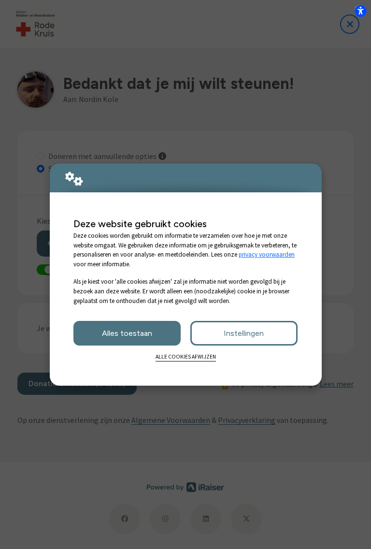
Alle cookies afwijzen (186, 356)
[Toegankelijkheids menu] (360, 10)
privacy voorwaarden (267, 254)
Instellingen (244, 333)
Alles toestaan (127, 333)
